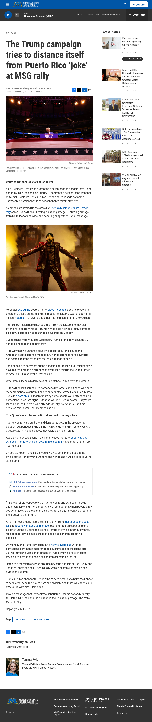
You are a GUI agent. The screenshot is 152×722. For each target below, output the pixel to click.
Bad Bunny (24, 309)
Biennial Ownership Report (129, 706)
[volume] (17, 15)
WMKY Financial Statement (66, 700)
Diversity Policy (92, 714)
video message (57, 309)
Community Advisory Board (67, 706)
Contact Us (122, 713)
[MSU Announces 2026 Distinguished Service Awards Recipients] (111, 156)
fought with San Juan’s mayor (32, 525)
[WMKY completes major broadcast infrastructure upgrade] (111, 179)
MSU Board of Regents (96, 707)
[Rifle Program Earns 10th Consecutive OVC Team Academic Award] (111, 134)
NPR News (11, 32)
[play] (8, 15)
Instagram (20, 317)
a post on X (22, 396)
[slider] (21, 14)
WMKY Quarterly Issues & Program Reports (97, 700)
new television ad (61, 544)
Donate (140, 4)
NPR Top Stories (41, 619)
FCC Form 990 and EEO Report (131, 700)
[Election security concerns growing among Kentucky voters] (111, 43)
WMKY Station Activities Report (65, 713)
